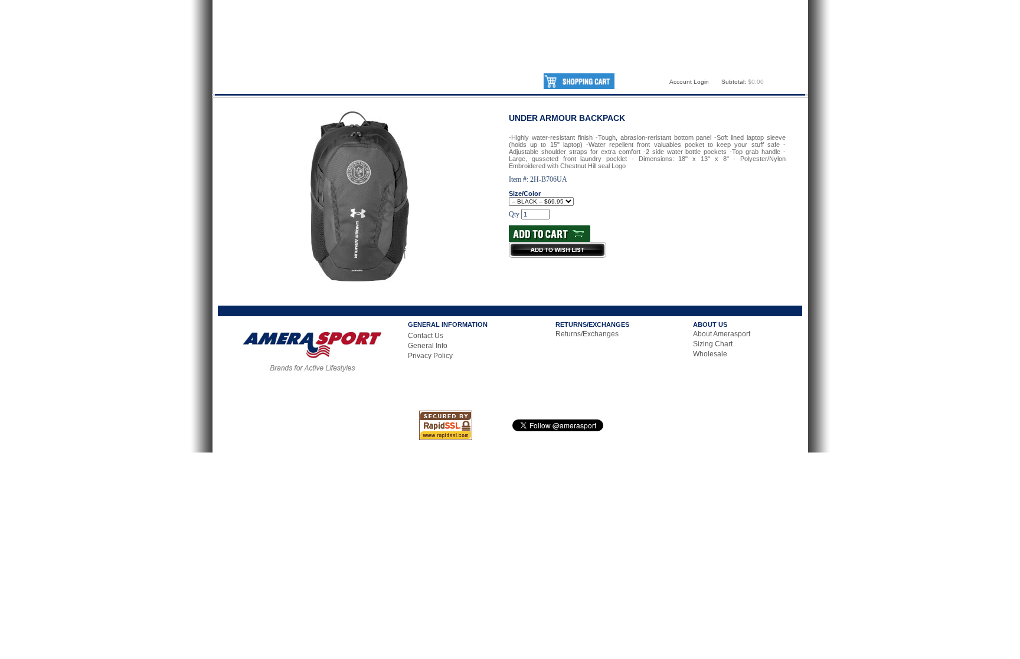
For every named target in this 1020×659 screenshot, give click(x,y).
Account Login (689, 81)
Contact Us (425, 336)
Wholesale (710, 354)
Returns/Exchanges (587, 334)
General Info (427, 346)
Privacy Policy (430, 356)
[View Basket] (578, 87)
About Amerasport (721, 334)
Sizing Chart (713, 344)
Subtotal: (733, 81)
